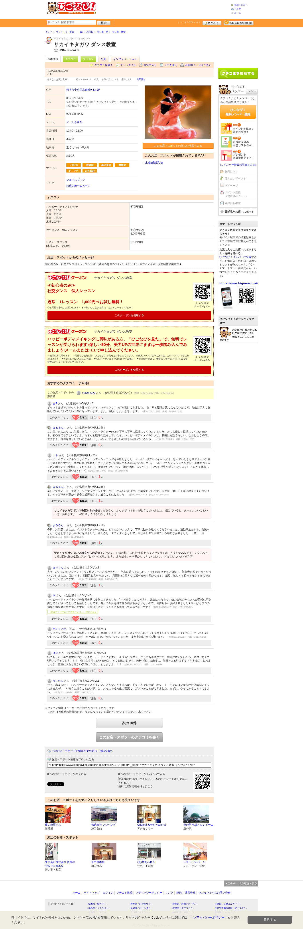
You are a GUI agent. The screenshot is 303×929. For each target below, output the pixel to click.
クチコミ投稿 (124, 892)
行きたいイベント (235, 178)
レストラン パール (194, 862)
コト (55, 455)
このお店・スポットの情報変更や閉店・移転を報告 (82, 751)
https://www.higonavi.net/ (238, 283)
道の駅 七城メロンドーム (198, 824)
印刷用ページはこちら (198, 65)
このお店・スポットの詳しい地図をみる (178, 145)
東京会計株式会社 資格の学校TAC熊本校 (60, 864)
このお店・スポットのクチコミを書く (129, 737)
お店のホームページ (78, 185)
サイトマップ (92, 892)
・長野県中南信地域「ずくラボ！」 (230, 908)
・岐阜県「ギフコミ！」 (182, 908)
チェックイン (128, 65)
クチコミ (70, 59)
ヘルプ (237, 9)
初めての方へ (241, 5)
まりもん (58, 567)
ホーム (237, 13)
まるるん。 (59, 427)
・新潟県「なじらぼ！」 (140, 908)
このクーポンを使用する (129, 315)
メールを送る (74, 122)
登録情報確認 (233, 203)
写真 (103, 59)
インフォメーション (125, 59)
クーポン (88, 59)
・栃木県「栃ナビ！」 (97, 904)
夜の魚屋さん (53, 824)
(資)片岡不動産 (146, 862)
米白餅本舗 (97, 862)
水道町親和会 (154, 163)
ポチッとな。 (61, 628)
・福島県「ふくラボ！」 (98, 908)
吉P (55, 403)
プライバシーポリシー (149, 892)
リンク (169, 892)
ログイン (212, 22)
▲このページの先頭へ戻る (241, 883)
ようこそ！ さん (189, 22)
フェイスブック (75, 179)
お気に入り (150, 65)
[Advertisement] (163, 9)
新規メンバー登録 (239, 22)
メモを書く (170, 65)
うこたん (58, 680)
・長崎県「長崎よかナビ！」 (226, 904)
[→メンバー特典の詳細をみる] (238, 164)
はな (55, 652)
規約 (179, 892)
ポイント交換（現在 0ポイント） (236, 194)
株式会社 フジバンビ (103, 824)
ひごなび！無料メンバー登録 (238, 112)
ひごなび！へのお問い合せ (214, 892)
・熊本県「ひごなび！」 (140, 904)
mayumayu (88, 392)
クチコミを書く (103, 65)
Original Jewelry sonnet (151, 824)
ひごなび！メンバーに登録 (235, 257)
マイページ (231, 185)
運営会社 (190, 892)
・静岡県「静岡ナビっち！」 (184, 904)
